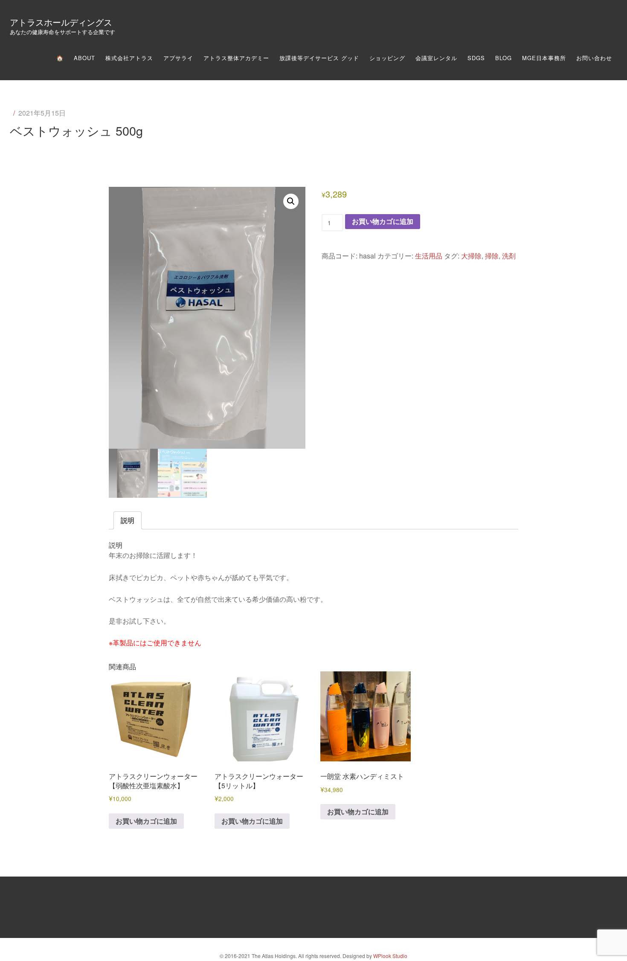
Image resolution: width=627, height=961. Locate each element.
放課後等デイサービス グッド (319, 58)
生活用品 (428, 256)
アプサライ (178, 58)
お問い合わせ (594, 58)
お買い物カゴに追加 (382, 221)
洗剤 (509, 256)
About (84, 58)
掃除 (492, 256)
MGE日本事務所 (544, 58)
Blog (503, 58)
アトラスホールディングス (61, 22)
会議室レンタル (436, 58)
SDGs (476, 58)
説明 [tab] (127, 520)
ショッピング (387, 58)
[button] (291, 201)
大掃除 (471, 256)
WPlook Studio (390, 955)
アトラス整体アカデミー (236, 58)
